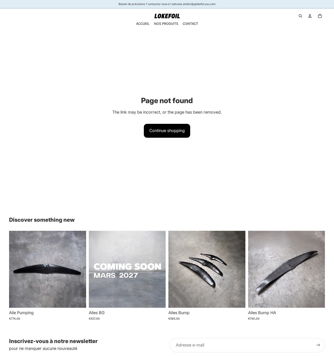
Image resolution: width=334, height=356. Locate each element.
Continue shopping (167, 130)
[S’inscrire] (318, 345)
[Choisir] (79, 301)
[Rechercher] (300, 16)
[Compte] (310, 16)
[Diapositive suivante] (79, 269)
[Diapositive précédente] (16, 269)
